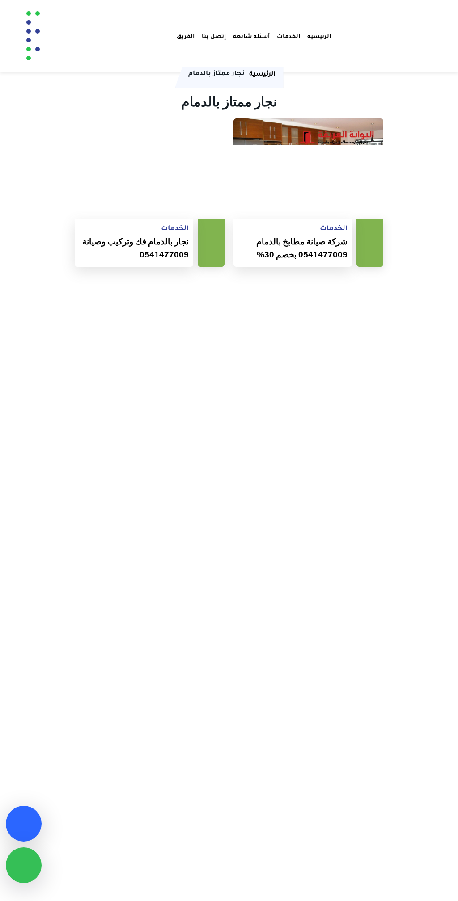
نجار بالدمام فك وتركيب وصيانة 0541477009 (135, 248)
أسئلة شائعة (251, 35)
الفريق (186, 35)
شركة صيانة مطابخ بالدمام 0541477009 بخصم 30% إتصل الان (302, 248)
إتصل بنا (214, 35)
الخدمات (288, 35)
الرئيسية (319, 35)
